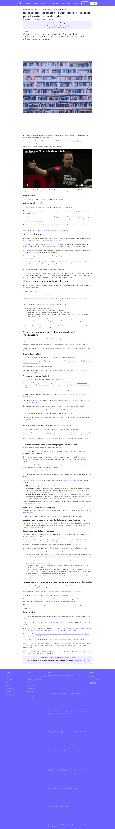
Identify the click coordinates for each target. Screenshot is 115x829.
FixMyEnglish (43, 3)
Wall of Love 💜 (10, 685)
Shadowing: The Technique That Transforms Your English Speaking (67, 751)
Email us (92, 676)
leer (71, 344)
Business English (31, 688)
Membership (30, 682)
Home (8, 676)
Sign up (94, 3)
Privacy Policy (10, 695)
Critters (83, 435)
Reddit (70, 435)
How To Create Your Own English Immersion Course (63, 788)
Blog (68, 3)
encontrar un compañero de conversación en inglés (49, 417)
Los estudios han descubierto (31, 273)
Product (28, 672)
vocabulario (88, 510)
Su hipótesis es (27, 217)
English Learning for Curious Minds (36, 676)
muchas (43, 224)
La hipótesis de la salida (30, 250)
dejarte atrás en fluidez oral (71, 591)
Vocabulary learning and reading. (62, 639)
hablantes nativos (82, 383)
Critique (89, 435)
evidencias (49, 224)
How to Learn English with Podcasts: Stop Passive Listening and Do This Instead (67, 825)
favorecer (59, 565)
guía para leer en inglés (62, 370)
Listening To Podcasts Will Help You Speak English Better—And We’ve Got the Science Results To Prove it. (68, 769)
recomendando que (69, 190)
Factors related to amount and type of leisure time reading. (52, 622)
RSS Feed (30, 698)
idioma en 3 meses (76, 141)
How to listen (30, 691)
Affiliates (8, 691)
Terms (7, 698)
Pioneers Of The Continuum (35, 679)
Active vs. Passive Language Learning (58, 806)
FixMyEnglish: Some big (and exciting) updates (61, 675)
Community (76, 3)
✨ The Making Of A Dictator (57, 3)
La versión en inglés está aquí (57, 27)
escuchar (75, 344)
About (35, 3)
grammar (78, 510)
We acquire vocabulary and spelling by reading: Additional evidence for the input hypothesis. (62, 634)
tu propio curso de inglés (70, 480)
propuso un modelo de (49, 304)
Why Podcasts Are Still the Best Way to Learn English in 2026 (65, 693)
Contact (91, 672)
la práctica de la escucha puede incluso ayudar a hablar (51, 230)
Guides (49, 672)
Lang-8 (49, 433)
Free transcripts (31, 685)
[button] (28, 3)
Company (8, 672)
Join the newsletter (95, 679)
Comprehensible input (29, 207)
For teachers (9, 688)
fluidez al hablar (28, 512)
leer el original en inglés (68, 657)
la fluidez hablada (79, 406)
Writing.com (76, 435)
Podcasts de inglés (71, 361)
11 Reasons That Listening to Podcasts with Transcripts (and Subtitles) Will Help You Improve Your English (68, 712)
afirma (57, 261)
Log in (85, 3)
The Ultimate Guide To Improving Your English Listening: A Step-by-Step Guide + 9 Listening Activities (67, 732)
